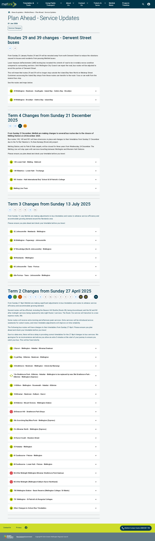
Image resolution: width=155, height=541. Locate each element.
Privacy (18, 527)
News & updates (17, 12)
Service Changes (15, 28)
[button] (29, 4)
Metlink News (29, 12)
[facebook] (27, 527)
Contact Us (7, 527)
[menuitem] (29, 4)
